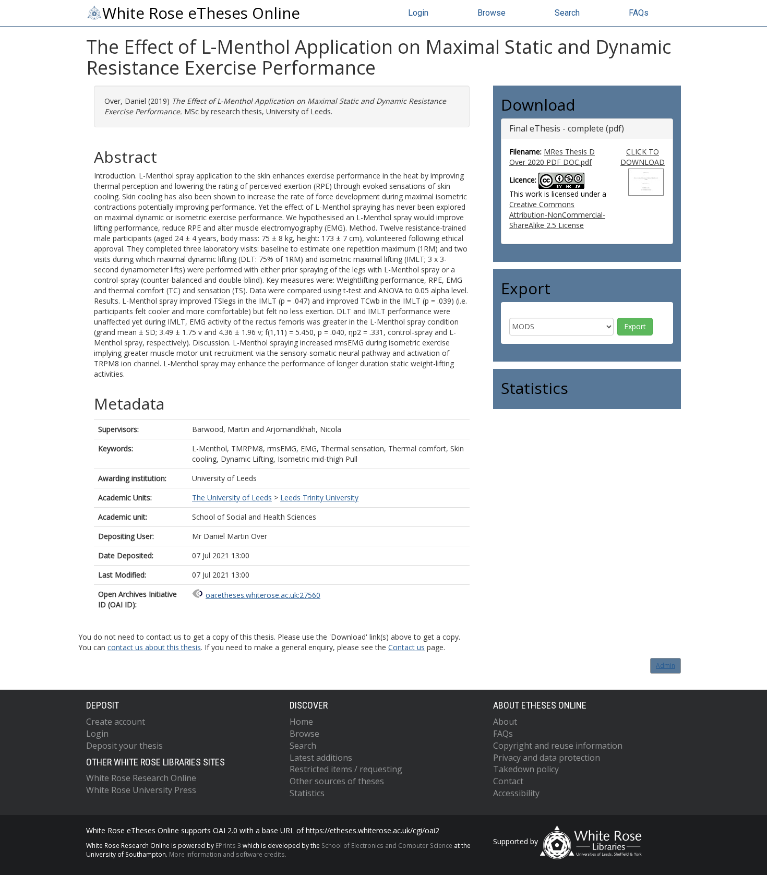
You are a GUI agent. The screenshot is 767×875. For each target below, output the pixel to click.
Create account (115, 721)
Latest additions (321, 757)
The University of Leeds (232, 497)
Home (301, 721)
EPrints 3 (228, 845)
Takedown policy (526, 769)
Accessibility (516, 793)
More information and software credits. (227, 854)
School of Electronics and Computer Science (386, 845)
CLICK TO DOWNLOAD (642, 157)
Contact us (406, 647)
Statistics (307, 793)
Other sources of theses (337, 781)
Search (567, 13)
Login (418, 13)
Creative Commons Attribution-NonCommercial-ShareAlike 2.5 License (557, 214)
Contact (508, 781)
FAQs (639, 13)
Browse (491, 13)
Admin (665, 665)
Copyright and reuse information (557, 745)
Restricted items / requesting (346, 769)
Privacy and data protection (546, 757)
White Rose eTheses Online (201, 13)
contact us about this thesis (154, 647)
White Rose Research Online (141, 778)
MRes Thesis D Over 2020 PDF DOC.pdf (552, 157)
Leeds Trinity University (319, 497)
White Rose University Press (141, 790)
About (505, 721)
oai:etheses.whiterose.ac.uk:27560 (263, 595)
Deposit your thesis (124, 745)
